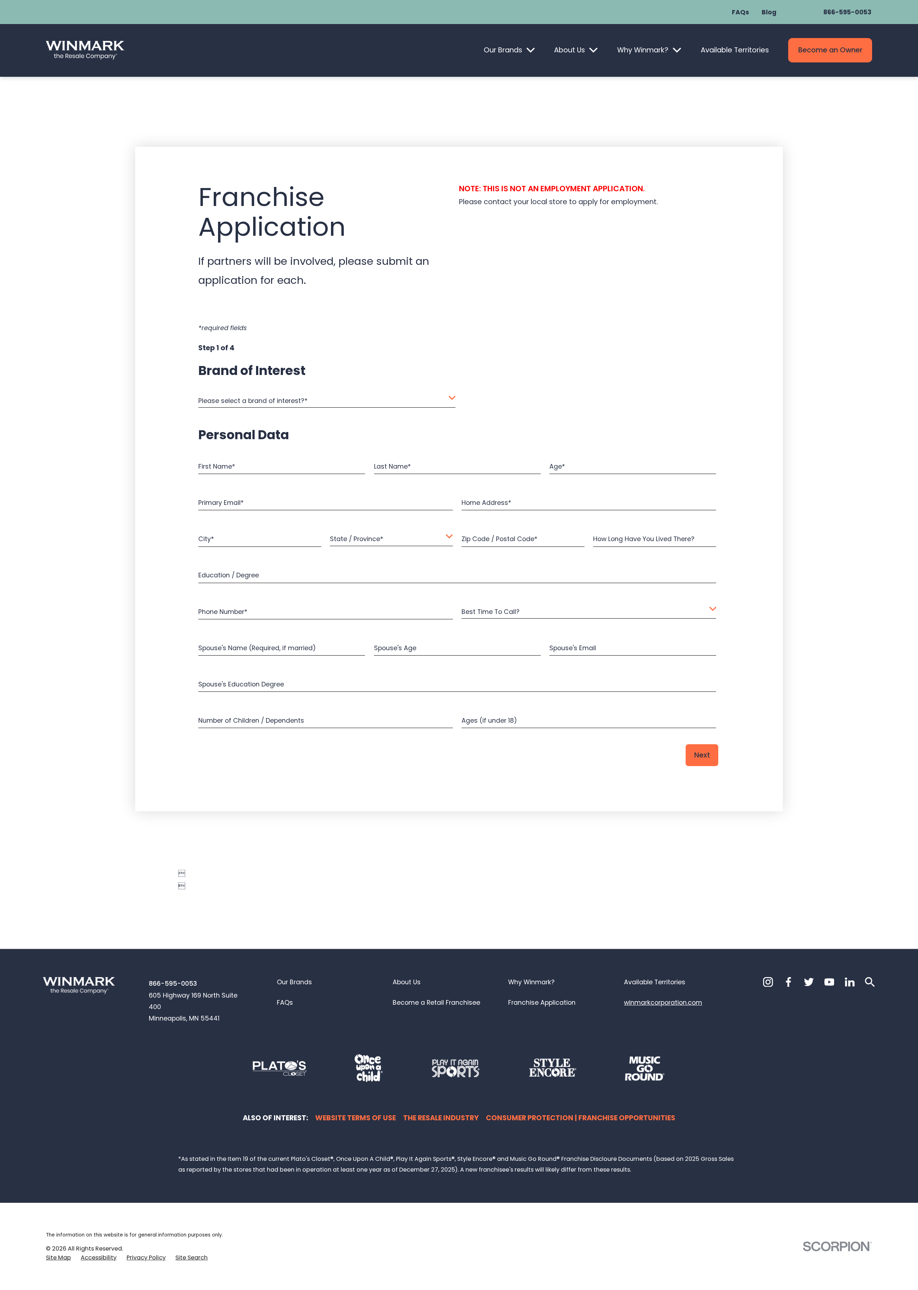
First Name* (216, 466)
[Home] (85, 50)
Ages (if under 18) (489, 720)
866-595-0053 (847, 12)
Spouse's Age (395, 647)
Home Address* (486, 502)
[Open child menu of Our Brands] (530, 50)
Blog (769, 12)
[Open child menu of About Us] (593, 50)
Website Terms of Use (355, 1118)
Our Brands (503, 50)
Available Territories (735, 50)
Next (702, 755)
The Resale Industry (441, 1118)
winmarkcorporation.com (663, 1002)
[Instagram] (768, 982)
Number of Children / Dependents (251, 720)
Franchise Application (542, 1002)
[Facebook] (788, 982)
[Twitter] (809, 982)
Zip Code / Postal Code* (500, 539)
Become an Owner (830, 50)
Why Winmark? (642, 50)
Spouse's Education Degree (241, 684)
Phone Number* (222, 611)
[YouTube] (829, 982)
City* (206, 539)
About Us (569, 50)
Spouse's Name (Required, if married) (257, 647)
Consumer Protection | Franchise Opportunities (580, 1118)
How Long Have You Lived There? (644, 539)
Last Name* (392, 466)
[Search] (870, 982)
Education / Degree (228, 575)
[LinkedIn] (850, 982)
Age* (557, 466)
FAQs (740, 12)
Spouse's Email (572, 647)
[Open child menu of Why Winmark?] (677, 50)
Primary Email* (221, 502)
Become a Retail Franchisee (436, 1002)
